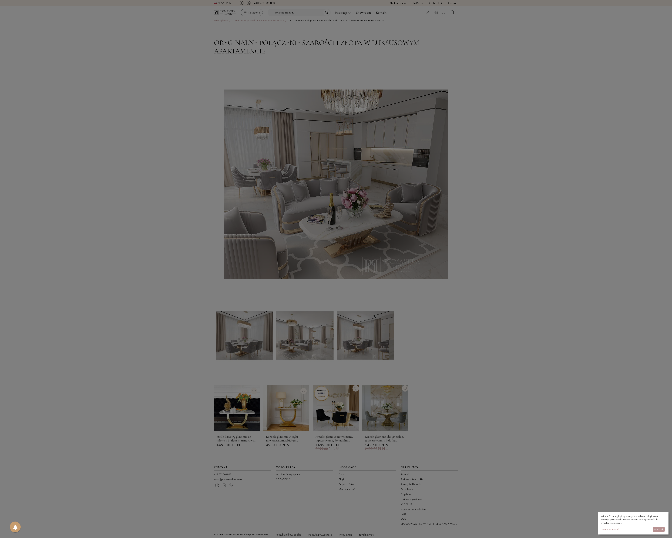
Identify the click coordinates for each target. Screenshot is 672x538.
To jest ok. (659, 529)
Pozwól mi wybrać (610, 529)
